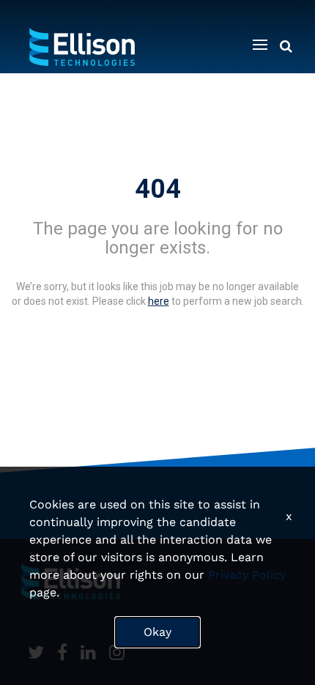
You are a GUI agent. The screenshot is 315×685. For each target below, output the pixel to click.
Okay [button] (157, 632)
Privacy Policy (247, 575)
